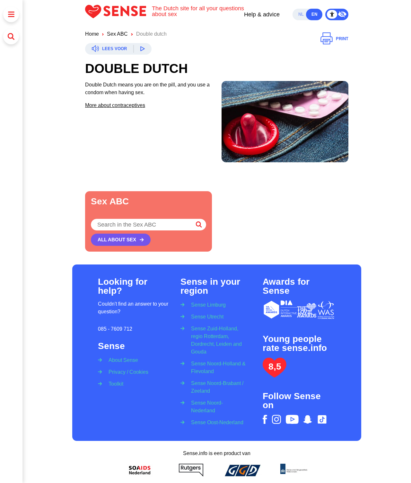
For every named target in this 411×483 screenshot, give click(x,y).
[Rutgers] (191, 470)
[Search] (11, 36)
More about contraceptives (115, 105)
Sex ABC (117, 34)
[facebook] (265, 419)
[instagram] (276, 419)
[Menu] (11, 14)
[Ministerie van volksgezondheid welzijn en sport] (294, 470)
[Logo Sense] (118, 14)
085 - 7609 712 (115, 329)
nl (301, 14)
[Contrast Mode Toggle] (336, 14)
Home (92, 34)
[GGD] (242, 470)
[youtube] (292, 419)
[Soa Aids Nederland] (139, 470)
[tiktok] (322, 419)
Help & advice (262, 14)
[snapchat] (307, 419)
